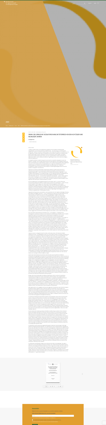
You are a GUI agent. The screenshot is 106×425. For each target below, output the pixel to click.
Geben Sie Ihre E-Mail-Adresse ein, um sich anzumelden (44, 413)
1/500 (46, 386)
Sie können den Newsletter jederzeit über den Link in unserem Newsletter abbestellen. (45, 421)
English (89, 3)
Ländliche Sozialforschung (32, 141)
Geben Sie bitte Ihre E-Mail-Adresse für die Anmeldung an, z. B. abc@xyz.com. (44, 417)
